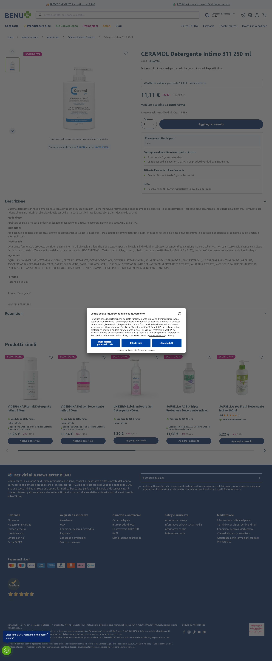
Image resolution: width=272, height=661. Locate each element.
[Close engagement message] (47, 633)
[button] (6, 650)
